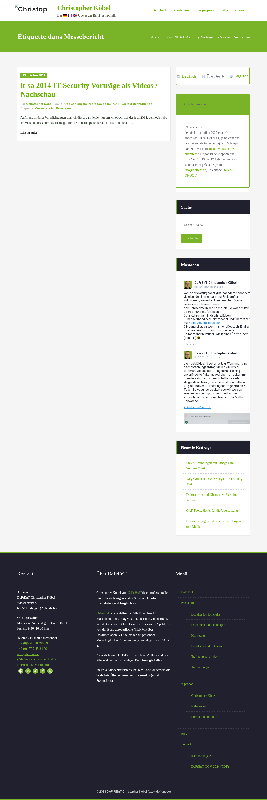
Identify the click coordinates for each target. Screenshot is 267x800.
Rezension (63, 108)
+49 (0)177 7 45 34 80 (32, 648)
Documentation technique (208, 625)
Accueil (156, 37)
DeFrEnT (159, 10)
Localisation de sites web (207, 646)
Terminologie (200, 667)
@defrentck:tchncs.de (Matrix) (37, 659)
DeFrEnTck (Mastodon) (33, 664)
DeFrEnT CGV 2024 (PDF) (210, 766)
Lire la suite (28, 132)
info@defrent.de (195, 170)
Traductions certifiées (205, 656)
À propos (205, 10)
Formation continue (204, 717)
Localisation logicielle (205, 614)
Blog (225, 10)
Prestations (181, 10)
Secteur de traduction (136, 104)
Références (198, 706)
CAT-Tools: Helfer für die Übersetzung (212, 510)
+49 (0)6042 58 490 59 (32, 643)
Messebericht (44, 108)
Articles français (75, 104)
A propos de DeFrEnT (104, 104)
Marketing (198, 635)
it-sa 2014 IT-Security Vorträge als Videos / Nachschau (208, 37)
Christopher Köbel (84, 7)
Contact (240, 10)
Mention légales (201, 756)
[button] (20, 671)
